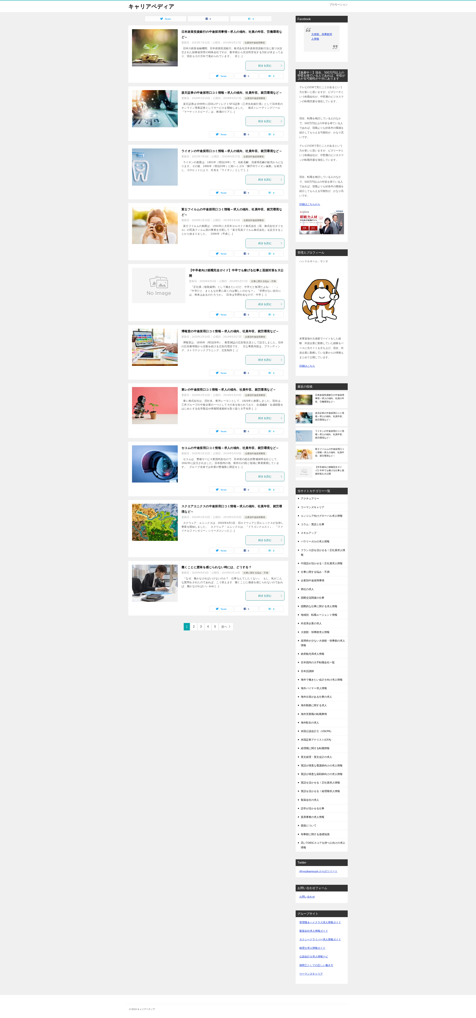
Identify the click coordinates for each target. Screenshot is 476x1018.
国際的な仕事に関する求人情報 (319, 606)
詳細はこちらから (309, 204)
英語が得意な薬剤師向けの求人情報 (321, 774)
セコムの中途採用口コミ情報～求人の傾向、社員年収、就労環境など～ (230, 447)
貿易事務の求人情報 (312, 816)
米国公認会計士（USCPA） (317, 731)
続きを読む (265, 65)
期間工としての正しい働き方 (316, 965)
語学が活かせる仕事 (312, 808)
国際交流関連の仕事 (312, 597)
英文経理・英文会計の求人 (316, 756)
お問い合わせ (307, 896)
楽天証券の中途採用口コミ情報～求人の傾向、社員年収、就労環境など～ (231, 92)
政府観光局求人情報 (312, 653)
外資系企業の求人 (311, 623)
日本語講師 (307, 671)
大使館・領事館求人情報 (315, 632)
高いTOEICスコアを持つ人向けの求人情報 (323, 845)
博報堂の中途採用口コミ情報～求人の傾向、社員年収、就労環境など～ (230, 331)
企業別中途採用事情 (255, 42)
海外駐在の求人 (310, 722)
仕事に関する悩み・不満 (263, 281)
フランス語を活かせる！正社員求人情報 (323, 552)
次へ (224, 626)
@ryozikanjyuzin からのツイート (318, 871)
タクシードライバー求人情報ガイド (320, 939)
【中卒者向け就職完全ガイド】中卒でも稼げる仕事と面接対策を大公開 (329, 470)
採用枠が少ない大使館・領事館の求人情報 (323, 643)
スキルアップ (308, 532)
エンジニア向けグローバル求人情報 (321, 515)
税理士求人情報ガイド (312, 947)
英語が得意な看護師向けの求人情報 (321, 765)
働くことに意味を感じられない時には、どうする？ (216, 567)
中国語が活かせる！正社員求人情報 (321, 563)
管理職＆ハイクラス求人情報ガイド (320, 922)
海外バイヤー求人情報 (314, 688)
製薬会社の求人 (310, 799)
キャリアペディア (151, 6)
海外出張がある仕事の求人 (316, 696)
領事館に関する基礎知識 (315, 834)
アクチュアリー (310, 498)
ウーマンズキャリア (312, 507)
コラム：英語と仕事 (312, 524)
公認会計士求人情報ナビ (313, 956)
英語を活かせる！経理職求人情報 (320, 791)
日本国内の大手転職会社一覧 (318, 662)
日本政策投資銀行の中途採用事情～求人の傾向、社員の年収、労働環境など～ (329, 398)
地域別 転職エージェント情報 (319, 614)
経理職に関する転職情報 (315, 748)
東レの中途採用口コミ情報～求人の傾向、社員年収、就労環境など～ (228, 389)
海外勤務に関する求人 (314, 705)
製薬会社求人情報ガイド (313, 930)
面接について (308, 825)
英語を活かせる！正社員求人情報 (320, 782)
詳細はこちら (307, 365)
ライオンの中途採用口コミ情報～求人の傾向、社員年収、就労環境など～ (231, 151)
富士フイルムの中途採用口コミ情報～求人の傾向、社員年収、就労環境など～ (329, 452)
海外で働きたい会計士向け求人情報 (321, 679)
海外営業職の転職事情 (314, 714)
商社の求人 (307, 589)
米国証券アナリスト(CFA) (316, 739)
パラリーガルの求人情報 (315, 541)
